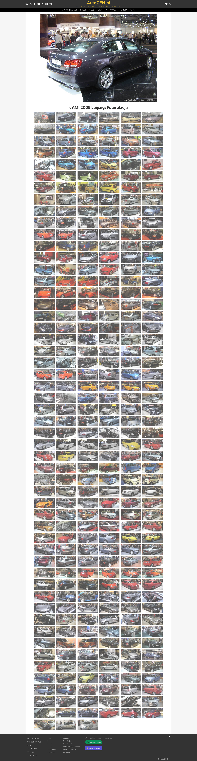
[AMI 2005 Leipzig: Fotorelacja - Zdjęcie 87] (88, 281)
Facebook (52, 744)
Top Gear (32, 756)
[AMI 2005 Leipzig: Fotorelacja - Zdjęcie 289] (44, 678)
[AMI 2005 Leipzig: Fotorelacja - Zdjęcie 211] (44, 526)
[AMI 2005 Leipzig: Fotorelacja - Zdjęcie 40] (109, 187)
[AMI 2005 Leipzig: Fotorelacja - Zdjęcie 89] (131, 281)
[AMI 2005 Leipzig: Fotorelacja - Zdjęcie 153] (88, 409)
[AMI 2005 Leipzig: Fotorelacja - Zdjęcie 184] (109, 468)
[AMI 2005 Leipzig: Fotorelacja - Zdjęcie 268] (109, 631)
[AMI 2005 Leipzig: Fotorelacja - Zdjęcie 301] (44, 701)
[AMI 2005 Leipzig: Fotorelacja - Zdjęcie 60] (152, 222)
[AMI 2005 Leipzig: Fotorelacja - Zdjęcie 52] (109, 211)
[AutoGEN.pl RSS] (27, 4)
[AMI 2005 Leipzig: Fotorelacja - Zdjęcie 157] (44, 421)
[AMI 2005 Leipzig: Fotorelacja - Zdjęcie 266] (66, 631)
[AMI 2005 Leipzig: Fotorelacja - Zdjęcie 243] (88, 584)
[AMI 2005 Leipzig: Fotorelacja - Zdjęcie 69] (88, 246)
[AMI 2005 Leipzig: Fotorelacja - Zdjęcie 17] (131, 141)
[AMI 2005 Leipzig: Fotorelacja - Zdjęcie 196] (109, 491)
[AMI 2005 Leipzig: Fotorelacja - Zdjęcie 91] (44, 292)
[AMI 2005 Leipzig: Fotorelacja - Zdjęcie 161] (131, 421)
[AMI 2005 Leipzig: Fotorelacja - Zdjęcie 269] (131, 631)
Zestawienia (52, 749)
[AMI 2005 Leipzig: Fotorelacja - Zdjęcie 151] (44, 409)
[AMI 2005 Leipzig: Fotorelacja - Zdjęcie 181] (44, 468)
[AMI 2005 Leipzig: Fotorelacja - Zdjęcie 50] (66, 211)
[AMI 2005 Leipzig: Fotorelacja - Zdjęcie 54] (152, 211)
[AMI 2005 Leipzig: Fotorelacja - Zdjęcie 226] (109, 549)
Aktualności (69, 10)
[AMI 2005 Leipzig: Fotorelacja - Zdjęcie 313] (44, 725)
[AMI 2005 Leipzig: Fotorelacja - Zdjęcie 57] (88, 222)
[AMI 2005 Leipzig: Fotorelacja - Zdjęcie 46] (109, 199)
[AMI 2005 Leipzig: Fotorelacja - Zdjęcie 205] (44, 514)
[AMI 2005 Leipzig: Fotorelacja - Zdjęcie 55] (44, 222)
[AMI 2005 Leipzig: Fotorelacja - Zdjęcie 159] (88, 421)
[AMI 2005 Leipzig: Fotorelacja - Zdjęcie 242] (66, 584)
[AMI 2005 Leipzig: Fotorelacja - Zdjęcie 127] (44, 362)
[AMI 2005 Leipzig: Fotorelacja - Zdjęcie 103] (44, 316)
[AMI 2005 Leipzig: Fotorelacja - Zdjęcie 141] (88, 386)
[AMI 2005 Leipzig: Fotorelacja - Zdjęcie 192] (152, 479)
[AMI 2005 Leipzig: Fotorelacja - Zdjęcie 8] (66, 129)
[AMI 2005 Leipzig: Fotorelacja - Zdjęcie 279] (134, 58)
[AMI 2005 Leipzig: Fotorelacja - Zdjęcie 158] (66, 421)
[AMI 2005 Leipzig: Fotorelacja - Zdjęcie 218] (66, 538)
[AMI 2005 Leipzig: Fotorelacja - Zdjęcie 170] (66, 444)
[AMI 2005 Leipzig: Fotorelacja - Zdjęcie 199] (44, 503)
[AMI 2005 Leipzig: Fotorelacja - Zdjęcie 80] (66, 269)
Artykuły (111, 10)
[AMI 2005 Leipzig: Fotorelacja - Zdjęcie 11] (131, 129)
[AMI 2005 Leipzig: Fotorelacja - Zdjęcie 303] (88, 701)
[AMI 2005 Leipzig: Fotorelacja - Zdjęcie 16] (109, 141)
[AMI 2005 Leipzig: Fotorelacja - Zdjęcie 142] (109, 386)
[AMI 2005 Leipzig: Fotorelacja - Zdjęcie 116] (66, 339)
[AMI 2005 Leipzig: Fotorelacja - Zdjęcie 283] (44, 666)
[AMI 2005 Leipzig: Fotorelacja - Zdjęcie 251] (131, 596)
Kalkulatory (52, 752)
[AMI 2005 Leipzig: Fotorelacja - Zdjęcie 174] (152, 444)
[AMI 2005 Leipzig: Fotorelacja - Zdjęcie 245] (131, 584)
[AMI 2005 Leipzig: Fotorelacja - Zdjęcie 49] (44, 211)
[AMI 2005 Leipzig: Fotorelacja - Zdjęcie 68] (66, 246)
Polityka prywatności (72, 747)
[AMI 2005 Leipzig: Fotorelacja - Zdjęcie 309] (88, 713)
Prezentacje (87, 10)
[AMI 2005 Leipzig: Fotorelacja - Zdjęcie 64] (109, 234)
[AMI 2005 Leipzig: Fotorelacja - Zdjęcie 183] (88, 468)
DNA (29, 745)
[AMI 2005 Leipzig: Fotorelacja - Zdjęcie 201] (88, 503)
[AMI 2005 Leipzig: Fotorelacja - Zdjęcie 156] (152, 409)
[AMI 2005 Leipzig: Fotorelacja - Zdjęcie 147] (88, 398)
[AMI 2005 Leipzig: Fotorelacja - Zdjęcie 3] (88, 117)
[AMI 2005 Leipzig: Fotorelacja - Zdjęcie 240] (152, 573)
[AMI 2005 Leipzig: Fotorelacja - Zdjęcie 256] (109, 608)
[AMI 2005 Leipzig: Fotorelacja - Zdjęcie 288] (152, 666)
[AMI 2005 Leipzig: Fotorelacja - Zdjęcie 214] (109, 526)
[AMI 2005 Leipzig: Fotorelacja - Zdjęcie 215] (131, 526)
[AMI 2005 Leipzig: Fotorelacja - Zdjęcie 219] (88, 538)
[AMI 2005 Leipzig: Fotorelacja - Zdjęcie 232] (109, 561)
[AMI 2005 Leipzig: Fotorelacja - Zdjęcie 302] (66, 701)
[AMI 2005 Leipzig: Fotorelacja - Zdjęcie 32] (66, 176)
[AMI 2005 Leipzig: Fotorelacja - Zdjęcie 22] (109, 152)
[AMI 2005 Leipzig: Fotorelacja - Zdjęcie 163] (44, 433)
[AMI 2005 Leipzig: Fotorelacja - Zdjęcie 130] (109, 362)
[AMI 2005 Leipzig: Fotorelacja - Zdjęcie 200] (66, 503)
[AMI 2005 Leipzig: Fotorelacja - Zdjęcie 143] (131, 386)
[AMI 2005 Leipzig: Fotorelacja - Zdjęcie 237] (88, 573)
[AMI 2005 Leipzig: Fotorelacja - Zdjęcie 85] (44, 281)
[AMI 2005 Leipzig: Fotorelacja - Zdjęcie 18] (152, 141)
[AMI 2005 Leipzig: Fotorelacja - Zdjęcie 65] (131, 234)
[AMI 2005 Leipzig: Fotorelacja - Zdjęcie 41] (131, 187)
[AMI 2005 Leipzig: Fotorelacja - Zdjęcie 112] (109, 328)
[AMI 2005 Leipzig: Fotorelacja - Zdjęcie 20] (66, 152)
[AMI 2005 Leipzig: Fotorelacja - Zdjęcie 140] (66, 386)
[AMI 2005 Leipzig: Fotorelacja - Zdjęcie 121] (44, 351)
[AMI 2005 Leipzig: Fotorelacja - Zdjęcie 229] (44, 561)
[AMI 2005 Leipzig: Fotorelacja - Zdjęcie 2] (66, 117)
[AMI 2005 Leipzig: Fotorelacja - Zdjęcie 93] (88, 292)
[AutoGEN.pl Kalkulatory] (46, 4)
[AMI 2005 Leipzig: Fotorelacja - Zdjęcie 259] (44, 619)
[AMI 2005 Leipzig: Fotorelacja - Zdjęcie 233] (131, 561)
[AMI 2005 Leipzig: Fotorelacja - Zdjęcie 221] (131, 538)
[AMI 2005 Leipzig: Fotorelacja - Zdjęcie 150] (152, 398)
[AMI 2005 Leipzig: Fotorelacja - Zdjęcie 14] (66, 141)
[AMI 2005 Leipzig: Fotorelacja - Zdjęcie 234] (152, 561)
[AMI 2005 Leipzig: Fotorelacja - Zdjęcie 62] (66, 234)
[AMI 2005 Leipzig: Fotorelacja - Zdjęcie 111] (88, 328)
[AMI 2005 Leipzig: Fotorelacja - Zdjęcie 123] (88, 351)
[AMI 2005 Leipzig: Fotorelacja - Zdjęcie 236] (66, 573)
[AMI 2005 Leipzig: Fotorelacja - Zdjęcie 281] (131, 654)
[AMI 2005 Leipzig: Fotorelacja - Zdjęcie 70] (109, 246)
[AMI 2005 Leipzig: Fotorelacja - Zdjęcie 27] (88, 164)
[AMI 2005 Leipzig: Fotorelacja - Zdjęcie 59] (131, 222)
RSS (49, 738)
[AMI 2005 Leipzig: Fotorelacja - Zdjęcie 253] (44, 608)
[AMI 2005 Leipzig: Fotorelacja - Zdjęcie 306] (152, 701)
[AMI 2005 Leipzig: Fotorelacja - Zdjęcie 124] (109, 351)
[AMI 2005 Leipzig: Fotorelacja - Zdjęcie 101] (131, 304)
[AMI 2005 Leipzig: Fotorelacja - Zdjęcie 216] (152, 526)
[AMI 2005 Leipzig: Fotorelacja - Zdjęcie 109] (44, 328)
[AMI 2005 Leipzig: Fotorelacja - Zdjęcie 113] (131, 328)
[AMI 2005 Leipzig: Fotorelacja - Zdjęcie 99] (88, 304)
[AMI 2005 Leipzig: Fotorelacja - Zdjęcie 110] (66, 328)
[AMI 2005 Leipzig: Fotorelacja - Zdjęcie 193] (44, 491)
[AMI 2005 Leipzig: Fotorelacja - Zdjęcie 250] (109, 596)
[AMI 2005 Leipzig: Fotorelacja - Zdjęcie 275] (131, 643)
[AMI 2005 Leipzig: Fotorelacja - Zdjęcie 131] (131, 362)
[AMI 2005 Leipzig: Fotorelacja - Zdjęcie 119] (131, 339)
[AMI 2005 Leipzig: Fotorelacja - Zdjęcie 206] (66, 514)
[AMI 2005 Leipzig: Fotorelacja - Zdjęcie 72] (152, 246)
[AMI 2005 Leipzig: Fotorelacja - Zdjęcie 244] (109, 584)
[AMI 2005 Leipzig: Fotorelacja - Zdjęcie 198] (152, 491)
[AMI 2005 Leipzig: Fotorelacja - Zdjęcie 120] (152, 339)
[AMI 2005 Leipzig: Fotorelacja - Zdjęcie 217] (44, 538)
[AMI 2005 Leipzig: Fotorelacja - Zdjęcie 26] (66, 164)
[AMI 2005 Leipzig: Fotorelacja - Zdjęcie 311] (131, 713)
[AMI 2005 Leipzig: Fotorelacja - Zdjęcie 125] (131, 351)
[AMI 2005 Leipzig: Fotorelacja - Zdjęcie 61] (44, 234)
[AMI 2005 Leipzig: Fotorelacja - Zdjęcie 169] (44, 444)
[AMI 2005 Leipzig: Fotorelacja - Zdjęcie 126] (152, 351)
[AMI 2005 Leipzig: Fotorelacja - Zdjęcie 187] (44, 479)
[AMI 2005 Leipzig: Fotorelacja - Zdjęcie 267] (88, 631)
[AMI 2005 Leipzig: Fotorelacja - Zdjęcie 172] (109, 444)
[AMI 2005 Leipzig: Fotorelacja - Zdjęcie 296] (66, 689)
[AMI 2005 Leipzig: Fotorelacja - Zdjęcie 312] (152, 713)
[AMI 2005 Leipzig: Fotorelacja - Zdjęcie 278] (66, 654)
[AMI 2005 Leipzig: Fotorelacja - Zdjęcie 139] (44, 386)
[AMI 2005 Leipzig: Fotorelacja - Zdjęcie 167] (131, 433)
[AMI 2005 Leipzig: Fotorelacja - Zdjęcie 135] (88, 374)
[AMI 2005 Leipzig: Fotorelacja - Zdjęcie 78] (152, 257)
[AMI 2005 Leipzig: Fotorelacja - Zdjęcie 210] (152, 514)
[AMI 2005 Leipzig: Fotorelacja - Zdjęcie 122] (66, 351)
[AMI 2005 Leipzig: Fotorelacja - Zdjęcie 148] (109, 398)
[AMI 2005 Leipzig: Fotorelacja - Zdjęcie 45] (88, 199)
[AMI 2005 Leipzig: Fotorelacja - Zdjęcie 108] (152, 316)
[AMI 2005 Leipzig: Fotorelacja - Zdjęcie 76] (109, 257)
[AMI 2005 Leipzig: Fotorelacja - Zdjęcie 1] (44, 117)
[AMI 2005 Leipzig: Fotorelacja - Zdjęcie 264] (152, 619)
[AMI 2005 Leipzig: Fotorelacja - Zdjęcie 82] (109, 269)
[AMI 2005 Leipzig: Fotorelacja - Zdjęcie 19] (44, 152)
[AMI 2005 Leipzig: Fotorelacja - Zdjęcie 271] (44, 643)
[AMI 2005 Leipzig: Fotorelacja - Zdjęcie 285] (88, 666)
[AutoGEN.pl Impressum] (50, 4)
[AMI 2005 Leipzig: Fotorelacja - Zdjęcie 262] (109, 619)
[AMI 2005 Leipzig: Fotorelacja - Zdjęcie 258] (152, 608)
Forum (123, 10)
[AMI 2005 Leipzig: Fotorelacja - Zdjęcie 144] (152, 386)
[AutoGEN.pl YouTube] (39, 4)
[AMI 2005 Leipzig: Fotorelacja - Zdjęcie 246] (152, 584)
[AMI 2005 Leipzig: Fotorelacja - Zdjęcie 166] (109, 433)
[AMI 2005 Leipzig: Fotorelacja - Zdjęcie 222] (152, 538)
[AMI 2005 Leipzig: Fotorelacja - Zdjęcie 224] (66, 549)
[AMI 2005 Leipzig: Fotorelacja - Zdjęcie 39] (88, 187)
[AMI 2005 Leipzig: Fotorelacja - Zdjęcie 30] (152, 164)
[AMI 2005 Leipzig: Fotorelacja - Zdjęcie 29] (131, 164)
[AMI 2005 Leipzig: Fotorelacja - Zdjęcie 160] (109, 421)
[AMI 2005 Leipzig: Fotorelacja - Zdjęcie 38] (66, 187)
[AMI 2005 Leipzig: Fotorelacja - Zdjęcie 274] (109, 643)
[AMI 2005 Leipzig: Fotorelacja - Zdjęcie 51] (88, 211)
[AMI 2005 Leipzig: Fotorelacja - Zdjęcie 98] (66, 304)
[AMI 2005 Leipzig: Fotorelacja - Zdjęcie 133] (44, 374)
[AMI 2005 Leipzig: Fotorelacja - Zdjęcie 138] (152, 374)
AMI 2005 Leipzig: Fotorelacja (100, 107)
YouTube (51, 747)
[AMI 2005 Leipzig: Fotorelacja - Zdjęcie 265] (44, 631)
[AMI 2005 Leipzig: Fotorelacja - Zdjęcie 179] (131, 456)
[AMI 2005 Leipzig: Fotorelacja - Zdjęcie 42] (152, 187)
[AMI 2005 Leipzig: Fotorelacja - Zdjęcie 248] (66, 596)
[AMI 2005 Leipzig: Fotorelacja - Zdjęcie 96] (152, 292)
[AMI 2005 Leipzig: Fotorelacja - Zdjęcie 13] (44, 141)
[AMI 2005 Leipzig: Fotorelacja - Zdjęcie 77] (131, 257)
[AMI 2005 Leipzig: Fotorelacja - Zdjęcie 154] (109, 409)
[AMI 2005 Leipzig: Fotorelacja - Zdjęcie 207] (88, 514)
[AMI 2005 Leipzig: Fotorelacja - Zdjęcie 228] (152, 549)
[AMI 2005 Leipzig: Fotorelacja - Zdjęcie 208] (109, 514)
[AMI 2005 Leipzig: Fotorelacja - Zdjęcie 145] (44, 398)
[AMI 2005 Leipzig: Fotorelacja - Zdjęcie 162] (152, 421)
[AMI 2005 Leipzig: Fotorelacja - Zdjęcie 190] (109, 479)
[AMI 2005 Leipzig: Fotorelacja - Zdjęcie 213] (88, 526)
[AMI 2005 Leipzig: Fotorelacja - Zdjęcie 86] (66, 281)
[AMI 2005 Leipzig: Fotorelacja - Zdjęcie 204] (152, 503)
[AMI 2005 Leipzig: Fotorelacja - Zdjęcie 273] (88, 643)
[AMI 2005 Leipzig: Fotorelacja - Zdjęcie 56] (66, 222)
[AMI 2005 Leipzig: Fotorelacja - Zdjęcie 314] (66, 725)
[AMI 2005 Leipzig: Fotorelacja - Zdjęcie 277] (62, 58)
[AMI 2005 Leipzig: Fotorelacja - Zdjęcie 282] (152, 654)
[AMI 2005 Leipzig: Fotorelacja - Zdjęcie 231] (88, 561)
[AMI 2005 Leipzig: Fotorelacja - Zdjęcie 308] (66, 713)
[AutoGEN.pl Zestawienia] (42, 4)
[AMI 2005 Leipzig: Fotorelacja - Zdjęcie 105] (88, 316)
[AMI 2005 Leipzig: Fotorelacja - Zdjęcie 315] (88, 725)
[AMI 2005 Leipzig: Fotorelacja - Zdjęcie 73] (44, 257)
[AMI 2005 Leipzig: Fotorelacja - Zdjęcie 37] (44, 187)
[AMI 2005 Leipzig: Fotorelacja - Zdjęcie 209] (131, 514)
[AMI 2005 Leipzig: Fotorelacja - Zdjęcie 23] (131, 152)
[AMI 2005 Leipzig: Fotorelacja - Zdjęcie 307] (44, 713)
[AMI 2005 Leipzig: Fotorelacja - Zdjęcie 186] (152, 468)
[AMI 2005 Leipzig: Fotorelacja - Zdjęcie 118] (109, 339)
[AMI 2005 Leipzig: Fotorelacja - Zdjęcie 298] (109, 689)
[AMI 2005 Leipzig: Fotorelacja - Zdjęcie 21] (88, 152)
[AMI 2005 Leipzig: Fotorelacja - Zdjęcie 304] (109, 701)
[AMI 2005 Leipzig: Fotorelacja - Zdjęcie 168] (152, 433)
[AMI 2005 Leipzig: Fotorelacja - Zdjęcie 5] (131, 117)
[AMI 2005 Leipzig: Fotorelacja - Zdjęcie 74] (66, 257)
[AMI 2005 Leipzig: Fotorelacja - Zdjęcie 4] (109, 117)
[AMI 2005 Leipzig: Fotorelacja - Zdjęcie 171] (88, 444)
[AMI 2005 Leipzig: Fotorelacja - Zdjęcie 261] (88, 619)
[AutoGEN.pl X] (31, 4)
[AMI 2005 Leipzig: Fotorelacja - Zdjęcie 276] (152, 643)
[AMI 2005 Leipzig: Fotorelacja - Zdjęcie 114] (152, 328)
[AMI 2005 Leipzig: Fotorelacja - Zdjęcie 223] (44, 549)
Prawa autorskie (69, 749)
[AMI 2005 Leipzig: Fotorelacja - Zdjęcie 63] (88, 234)
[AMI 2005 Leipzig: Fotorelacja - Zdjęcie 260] (66, 619)
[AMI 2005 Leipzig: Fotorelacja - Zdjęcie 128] (66, 362)
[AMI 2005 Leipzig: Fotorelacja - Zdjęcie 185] (131, 468)
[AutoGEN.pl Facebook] (35, 4)
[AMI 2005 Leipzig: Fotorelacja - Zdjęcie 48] (152, 199)
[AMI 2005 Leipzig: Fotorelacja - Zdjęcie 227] (131, 549)
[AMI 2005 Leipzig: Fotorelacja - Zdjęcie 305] (131, 701)
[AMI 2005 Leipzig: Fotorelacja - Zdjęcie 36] (152, 176)
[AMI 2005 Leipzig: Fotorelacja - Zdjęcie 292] (109, 678)
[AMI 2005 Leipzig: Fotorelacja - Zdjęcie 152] (66, 409)
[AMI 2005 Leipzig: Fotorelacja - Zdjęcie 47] (131, 199)
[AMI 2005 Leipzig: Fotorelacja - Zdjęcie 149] (131, 398)
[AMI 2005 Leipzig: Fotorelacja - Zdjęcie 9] (88, 129)
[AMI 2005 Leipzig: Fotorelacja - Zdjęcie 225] (88, 549)
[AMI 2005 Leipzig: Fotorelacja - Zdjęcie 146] (66, 398)
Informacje (67, 744)
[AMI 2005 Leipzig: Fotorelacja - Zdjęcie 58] (109, 222)
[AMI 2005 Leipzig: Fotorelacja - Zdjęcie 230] (66, 561)
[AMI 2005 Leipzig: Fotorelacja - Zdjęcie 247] (44, 596)
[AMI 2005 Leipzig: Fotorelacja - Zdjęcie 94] (109, 292)
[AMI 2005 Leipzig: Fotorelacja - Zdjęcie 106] (109, 316)
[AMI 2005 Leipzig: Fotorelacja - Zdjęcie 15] (88, 141)
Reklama (66, 752)
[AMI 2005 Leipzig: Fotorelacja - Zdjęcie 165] (88, 433)
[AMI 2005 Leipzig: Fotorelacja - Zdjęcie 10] (109, 129)
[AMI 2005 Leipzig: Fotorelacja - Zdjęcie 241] (44, 584)
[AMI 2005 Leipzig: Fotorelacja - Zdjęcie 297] (88, 689)
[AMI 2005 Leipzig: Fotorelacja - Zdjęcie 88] (109, 281)
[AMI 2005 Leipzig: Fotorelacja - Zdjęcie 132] (152, 362)
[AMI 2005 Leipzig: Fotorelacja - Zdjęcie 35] (131, 176)
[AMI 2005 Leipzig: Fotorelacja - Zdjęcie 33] (88, 176)
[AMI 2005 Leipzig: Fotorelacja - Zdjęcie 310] (109, 713)
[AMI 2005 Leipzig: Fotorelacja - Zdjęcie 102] (152, 304)
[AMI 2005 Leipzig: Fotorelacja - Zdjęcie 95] (131, 292)
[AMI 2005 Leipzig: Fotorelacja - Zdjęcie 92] (66, 292)
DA (100, 10)
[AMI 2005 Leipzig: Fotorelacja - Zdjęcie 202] (109, 503)
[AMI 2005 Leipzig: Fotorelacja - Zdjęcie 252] (152, 596)
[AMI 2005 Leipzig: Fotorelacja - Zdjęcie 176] (66, 456)
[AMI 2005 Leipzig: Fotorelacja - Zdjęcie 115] (44, 339)
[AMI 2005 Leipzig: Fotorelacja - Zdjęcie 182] (66, 468)
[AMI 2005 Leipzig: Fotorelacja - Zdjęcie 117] (88, 339)
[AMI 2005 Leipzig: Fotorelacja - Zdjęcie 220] (109, 538)
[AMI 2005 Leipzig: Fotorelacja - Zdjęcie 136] (109, 374)
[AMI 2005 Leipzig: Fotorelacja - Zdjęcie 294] (152, 678)
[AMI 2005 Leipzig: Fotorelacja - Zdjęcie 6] (152, 117)
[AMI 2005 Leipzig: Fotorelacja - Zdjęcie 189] (88, 479)
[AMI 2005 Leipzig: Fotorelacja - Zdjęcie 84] (152, 269)
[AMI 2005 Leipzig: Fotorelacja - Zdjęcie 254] (66, 608)
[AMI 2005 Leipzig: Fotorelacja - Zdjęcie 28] (109, 164)
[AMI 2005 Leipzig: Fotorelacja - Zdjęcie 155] (131, 409)
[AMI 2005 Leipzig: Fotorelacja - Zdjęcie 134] (66, 374)
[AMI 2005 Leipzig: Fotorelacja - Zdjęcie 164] (66, 433)
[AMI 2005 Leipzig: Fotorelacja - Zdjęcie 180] (152, 456)
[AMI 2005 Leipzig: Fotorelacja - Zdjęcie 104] (66, 316)
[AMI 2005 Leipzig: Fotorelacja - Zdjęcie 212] (66, 526)
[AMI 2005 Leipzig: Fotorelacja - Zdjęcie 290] (66, 678)
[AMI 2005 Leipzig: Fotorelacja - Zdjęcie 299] (131, 689)
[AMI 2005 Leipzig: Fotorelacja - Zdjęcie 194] (66, 491)
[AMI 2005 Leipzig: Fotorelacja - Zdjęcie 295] (44, 689)
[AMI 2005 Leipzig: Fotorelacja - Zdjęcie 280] (109, 654)
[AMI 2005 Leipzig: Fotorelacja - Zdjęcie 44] (66, 199)
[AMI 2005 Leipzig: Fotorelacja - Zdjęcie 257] (131, 608)
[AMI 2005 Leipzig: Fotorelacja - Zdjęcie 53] (131, 211)
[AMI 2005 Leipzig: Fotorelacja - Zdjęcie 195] (88, 491)
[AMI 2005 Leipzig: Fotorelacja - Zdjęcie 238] (109, 573)
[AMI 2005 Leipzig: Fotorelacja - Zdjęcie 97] (44, 304)
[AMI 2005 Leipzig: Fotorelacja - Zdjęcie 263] (131, 619)
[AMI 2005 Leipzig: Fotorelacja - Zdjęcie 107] (131, 316)
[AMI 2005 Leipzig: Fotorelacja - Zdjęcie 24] (152, 152)
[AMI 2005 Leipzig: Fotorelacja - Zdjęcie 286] (109, 666)
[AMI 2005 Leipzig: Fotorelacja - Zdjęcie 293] (131, 678)
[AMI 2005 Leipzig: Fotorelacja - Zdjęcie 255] (88, 608)
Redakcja (67, 741)
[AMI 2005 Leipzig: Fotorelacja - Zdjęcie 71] (131, 246)
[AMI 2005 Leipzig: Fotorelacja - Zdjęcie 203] (131, 503)
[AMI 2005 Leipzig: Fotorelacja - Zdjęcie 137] (131, 374)
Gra (132, 10)
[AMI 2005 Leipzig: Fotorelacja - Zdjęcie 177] (88, 456)
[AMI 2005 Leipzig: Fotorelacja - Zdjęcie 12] (152, 129)
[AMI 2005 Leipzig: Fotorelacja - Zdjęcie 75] (88, 257)
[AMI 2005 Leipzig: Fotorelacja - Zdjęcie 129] (88, 362)
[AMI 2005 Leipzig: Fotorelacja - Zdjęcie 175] (44, 456)
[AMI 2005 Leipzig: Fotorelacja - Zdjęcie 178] (109, 456)
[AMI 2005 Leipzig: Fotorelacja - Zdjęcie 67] (44, 246)
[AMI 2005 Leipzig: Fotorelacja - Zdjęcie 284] (66, 666)
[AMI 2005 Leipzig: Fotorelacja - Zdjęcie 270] (152, 631)
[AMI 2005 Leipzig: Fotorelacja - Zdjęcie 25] (44, 164)
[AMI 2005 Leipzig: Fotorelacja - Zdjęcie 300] (152, 689)
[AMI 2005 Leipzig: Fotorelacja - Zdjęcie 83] (131, 269)
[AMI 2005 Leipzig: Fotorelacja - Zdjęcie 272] (66, 643)
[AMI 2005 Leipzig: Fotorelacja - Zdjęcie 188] (66, 479)
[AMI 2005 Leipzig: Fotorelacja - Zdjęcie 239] (131, 573)
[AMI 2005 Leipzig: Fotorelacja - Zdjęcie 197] (131, 491)
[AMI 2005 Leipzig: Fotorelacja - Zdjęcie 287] (131, 666)
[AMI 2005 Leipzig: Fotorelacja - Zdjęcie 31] (44, 176)
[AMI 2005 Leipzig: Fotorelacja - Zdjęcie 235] (44, 573)
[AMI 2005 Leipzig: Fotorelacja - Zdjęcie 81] (88, 269)
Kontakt (66, 738)
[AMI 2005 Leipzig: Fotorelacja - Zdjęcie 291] (88, 678)
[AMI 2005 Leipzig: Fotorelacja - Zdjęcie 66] (152, 234)
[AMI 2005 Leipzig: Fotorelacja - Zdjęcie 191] (131, 479)
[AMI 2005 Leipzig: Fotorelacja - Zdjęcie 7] (44, 129)
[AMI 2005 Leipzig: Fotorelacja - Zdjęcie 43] (44, 199)
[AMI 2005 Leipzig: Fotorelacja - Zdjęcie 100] (109, 304)
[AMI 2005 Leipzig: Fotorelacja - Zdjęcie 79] (44, 269)
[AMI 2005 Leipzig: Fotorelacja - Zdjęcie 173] (131, 444)
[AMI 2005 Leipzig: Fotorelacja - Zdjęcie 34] (109, 176)
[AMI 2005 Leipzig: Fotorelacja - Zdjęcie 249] (88, 596)
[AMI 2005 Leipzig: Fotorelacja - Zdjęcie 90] (152, 281)
